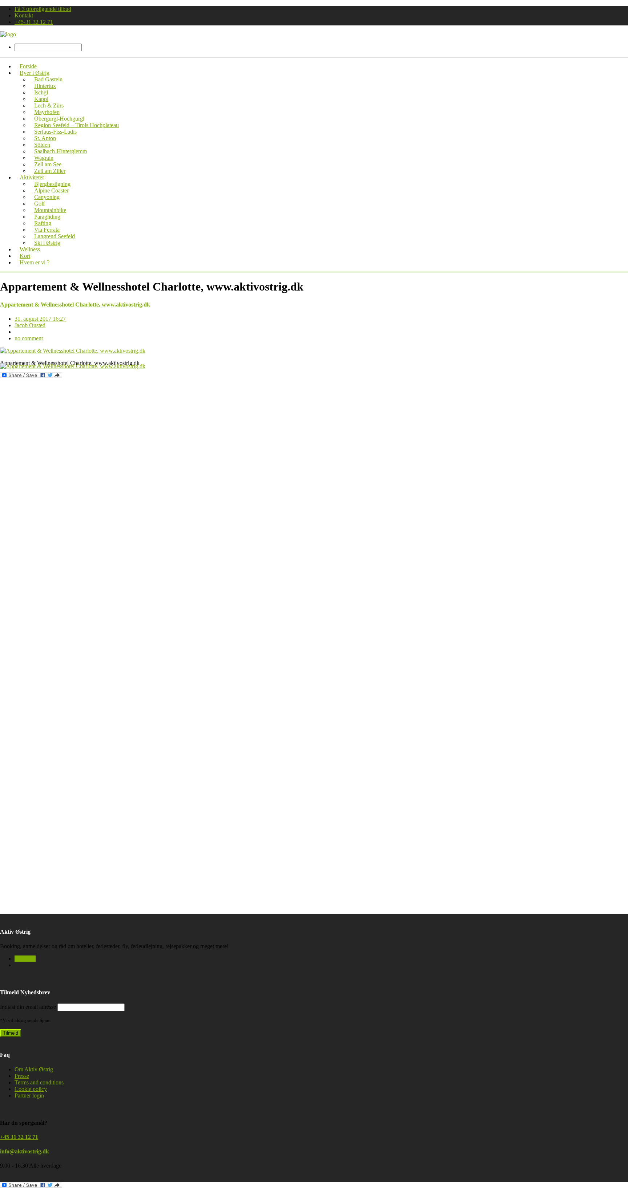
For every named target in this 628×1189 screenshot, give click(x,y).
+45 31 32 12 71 (19, 1137)
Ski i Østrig (47, 243)
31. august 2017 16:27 (40, 319)
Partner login (29, 1095)
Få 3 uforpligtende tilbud (43, 9)
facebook (25, 958)
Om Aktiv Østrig (34, 1069)
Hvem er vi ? (34, 262)
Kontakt (24, 15)
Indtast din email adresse (28, 1007)
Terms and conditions (39, 1082)
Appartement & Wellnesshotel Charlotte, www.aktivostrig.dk (75, 304)
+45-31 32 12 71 (34, 22)
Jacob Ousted (30, 325)
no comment (29, 338)
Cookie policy (31, 1089)
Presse (22, 1076)
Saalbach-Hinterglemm (60, 151)
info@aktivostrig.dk (24, 1151)
